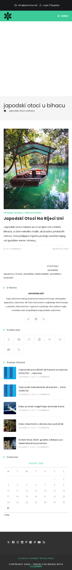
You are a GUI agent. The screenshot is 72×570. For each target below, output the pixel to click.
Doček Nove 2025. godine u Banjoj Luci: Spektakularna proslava (41, 441)
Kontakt (33, 558)
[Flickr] (30, 542)
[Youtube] (8, 349)
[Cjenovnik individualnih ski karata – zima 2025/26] (10, 390)
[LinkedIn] (39, 339)
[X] (28, 319)
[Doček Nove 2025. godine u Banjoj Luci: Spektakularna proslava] (10, 443)
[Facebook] (36, 319)
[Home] (5, 110)
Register (55, 5)
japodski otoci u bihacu (22, 110)
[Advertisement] (36, 59)
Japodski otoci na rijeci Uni (34, 218)
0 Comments (14, 248)
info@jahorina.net (27, 5)
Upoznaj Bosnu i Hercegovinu (23, 212)
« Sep (7, 514)
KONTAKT (9, 277)
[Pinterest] (49, 339)
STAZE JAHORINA (25, 274)
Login (46, 5)
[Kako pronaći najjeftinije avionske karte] (10, 408)
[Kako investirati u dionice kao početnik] (10, 425)
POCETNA (52, 266)
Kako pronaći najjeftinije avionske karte (41, 406)
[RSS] (19, 349)
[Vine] (59, 339)
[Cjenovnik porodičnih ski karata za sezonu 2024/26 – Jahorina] (10, 373)
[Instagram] (43, 319)
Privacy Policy (47, 558)
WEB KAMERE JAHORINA (47, 274)
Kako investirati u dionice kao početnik (41, 424)
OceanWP (36, 566)
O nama (22, 558)
